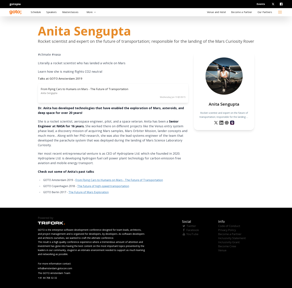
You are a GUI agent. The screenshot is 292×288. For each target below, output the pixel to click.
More (90, 12)
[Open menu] (280, 12)
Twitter (191, 226)
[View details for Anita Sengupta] (232, 123)
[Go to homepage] (15, 12)
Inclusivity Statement (232, 238)
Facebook (192, 230)
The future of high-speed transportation (103, 186)
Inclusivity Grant (229, 242)
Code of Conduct (229, 226)
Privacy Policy (227, 230)
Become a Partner (229, 234)
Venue (222, 250)
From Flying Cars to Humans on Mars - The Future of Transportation (119, 180)
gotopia (15, 4)
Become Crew (227, 246)
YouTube (192, 234)
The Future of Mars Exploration (88, 192)
